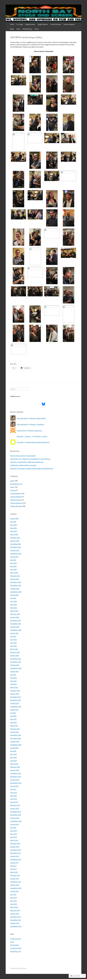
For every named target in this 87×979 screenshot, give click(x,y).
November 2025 (15, 547)
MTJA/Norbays (27, 29)
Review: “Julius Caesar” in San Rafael (22, 456)
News (12, 29)
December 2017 (15, 850)
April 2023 (13, 646)
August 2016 (14, 891)
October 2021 (14, 703)
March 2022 (14, 687)
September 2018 (15, 821)
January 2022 (14, 694)
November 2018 (15, 815)
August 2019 (14, 786)
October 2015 (14, 923)
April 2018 (13, 837)
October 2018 (14, 818)
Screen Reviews (55, 24)
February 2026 (15, 538)
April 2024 (13, 608)
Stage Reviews (30, 24)
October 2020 (14, 741)
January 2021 (14, 732)
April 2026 (13, 531)
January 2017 (14, 878)
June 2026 (13, 525)
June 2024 (13, 601)
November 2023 (15, 624)
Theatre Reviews (16, 506)
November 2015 (15, 920)
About (37, 29)
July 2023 (13, 636)
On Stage (20, 24)
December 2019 (15, 773)
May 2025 (13, 566)
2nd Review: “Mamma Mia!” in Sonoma (23, 465)
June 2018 (13, 831)
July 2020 (13, 751)
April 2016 (13, 904)
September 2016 (15, 888)
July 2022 (13, 675)
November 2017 (15, 853)
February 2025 (15, 576)
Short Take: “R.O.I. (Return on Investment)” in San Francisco (30, 459)
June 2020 (13, 754)
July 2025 (13, 560)
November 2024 (15, 585)
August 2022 (14, 671)
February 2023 (15, 652)
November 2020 (15, 738)
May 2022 (13, 681)
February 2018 (15, 843)
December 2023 (15, 620)
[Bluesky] (43, 404)
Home (12, 24)
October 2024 (14, 589)
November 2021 (15, 700)
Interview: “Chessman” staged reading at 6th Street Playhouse (31, 468)
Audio (18, 29)
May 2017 (13, 866)
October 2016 (14, 885)
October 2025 (14, 550)
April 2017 (13, 869)
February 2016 (15, 910)
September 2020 (15, 745)
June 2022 (13, 678)
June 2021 (13, 716)
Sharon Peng (21, 430)
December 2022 (15, 659)
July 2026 (13, 522)
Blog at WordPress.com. (18, 968)
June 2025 (13, 563)
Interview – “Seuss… (41, 436)
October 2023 (14, 627)
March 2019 (14, 802)
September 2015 (15, 926)
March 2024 (14, 611)
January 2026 (14, 541)
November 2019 (15, 777)
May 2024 (13, 604)
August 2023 (14, 633)
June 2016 (13, 898)
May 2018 (13, 834)
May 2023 (13, 643)
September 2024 (15, 592)
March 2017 (14, 872)
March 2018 (14, 840)
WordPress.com (15, 951)
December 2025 (15, 544)
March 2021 (14, 726)
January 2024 (14, 617)
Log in (12, 942)
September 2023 (15, 630)
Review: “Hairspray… (35, 430)
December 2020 (15, 735)
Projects (13, 490)
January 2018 (14, 847)
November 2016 (15, 882)
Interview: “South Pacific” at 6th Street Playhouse (27, 462)
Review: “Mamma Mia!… (38, 418)
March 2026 (14, 534)
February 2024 (15, 614)
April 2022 (13, 684)
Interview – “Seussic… (24, 436)
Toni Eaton (20, 442)
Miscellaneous (15, 484)
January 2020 (14, 770)
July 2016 (13, 894)
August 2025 (14, 557)
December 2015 (15, 917)
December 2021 (15, 697)
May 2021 (13, 719)
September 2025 (15, 553)
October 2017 (14, 856)
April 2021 (13, 722)
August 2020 (14, 748)
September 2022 (15, 668)
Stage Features (42, 24)
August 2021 (14, 710)
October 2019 (14, 780)
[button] (18, 65)
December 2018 (15, 812)
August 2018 (14, 824)
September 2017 (15, 859)
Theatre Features (16, 503)
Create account (15, 939)
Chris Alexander (22, 418)
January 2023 (14, 655)
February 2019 (15, 805)
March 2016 (14, 907)
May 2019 (13, 796)
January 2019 (14, 808)
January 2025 (14, 579)
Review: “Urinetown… (37, 424)
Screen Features (69, 24)
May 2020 (13, 757)
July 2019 (13, 789)
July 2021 (13, 713)
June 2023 (13, 640)
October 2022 (14, 665)
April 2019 (13, 799)
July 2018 (13, 828)
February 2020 (15, 767)
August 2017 (14, 863)
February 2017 (15, 875)
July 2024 (13, 598)
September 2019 (15, 783)
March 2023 (14, 649)
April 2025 (13, 569)
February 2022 (15, 690)
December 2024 (15, 582)
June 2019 (13, 792)
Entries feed (14, 945)
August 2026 (14, 518)
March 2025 (14, 573)
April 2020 (13, 761)
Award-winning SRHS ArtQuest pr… (38, 442)
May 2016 (13, 901)
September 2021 (15, 706)
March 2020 (14, 764)
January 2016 (14, 914)
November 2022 (15, 662)
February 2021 (15, 729)
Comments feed (15, 948)
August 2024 (14, 595)
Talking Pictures (15, 500)
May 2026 (13, 528)
